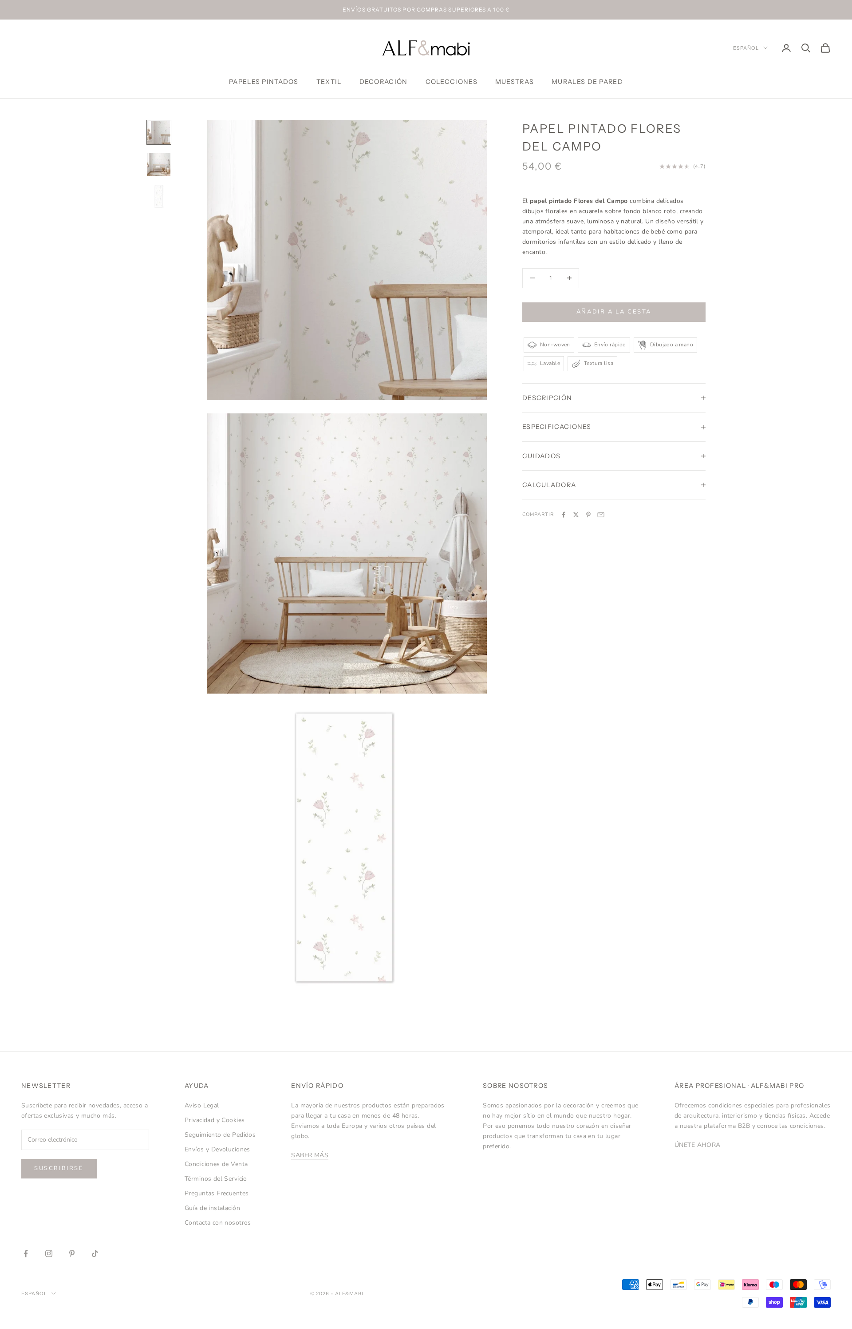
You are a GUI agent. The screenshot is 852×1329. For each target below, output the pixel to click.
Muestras (514, 82)
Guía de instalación (212, 1208)
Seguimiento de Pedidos (220, 1135)
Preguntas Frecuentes (216, 1193)
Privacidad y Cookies (215, 1120)
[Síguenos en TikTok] (95, 1253)
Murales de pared (587, 82)
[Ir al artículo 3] (158, 196)
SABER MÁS (309, 1155)
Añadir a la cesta (613, 312)
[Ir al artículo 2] (158, 164)
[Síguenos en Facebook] (25, 1253)
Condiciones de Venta (216, 1164)
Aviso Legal (202, 1105)
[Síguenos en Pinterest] (71, 1253)
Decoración (383, 82)
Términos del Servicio (216, 1178)
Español (746, 48)
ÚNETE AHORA (697, 1145)
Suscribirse (59, 1168)
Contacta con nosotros (218, 1222)
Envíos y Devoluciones (217, 1149)
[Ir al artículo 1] (158, 132)
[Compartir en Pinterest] (588, 514)
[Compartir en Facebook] (563, 514)
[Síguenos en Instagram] (48, 1253)
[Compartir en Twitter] (576, 514)
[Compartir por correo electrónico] (600, 514)
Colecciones (451, 82)
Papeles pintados (264, 82)
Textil (329, 82)
